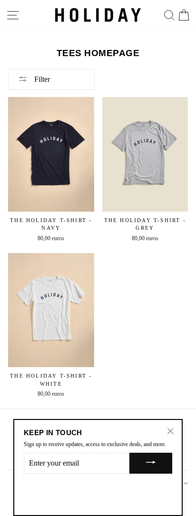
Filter (41, 79)
